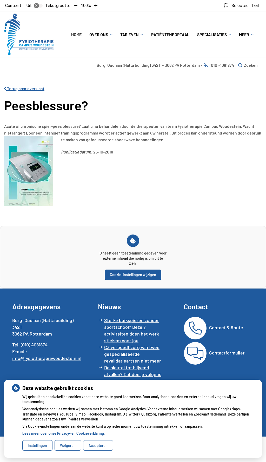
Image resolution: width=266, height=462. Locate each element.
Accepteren (98, 445)
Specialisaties (212, 34)
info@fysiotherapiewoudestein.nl (46, 358)
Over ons (98, 34)
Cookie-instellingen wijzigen (133, 274)
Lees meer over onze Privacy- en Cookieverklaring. (63, 433)
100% (86, 5)
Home (76, 34)
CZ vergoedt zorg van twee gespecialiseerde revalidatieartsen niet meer (132, 354)
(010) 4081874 (34, 344)
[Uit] (38, 6)
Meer (244, 34)
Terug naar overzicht (25, 88)
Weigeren (68, 445)
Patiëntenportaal (170, 34)
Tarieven (129, 34)
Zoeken (251, 65)
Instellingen (37, 445)
